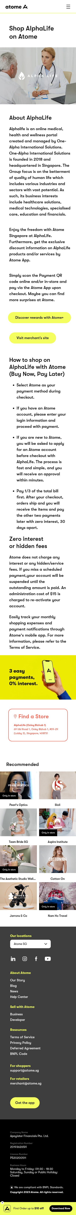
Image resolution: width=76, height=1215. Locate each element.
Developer (17, 1020)
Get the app (24, 1103)
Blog (13, 986)
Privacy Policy (20, 1043)
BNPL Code (18, 1054)
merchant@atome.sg (26, 1083)
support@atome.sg (24, 1070)
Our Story (17, 980)
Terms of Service (22, 1037)
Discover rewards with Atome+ (39, 318)
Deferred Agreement (25, 1048)
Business (16, 1014)
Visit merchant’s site (33, 338)
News (14, 991)
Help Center (19, 997)
